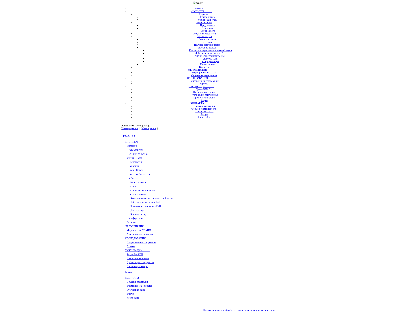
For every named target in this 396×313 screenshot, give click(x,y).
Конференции (207, 64)
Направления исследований (204, 81)
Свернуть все (149, 128)
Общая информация (204, 106)
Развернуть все (130, 128)
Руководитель (207, 17)
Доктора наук (210, 58)
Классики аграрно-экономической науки (210, 50)
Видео (204, 100)
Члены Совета (207, 31)
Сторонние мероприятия (204, 75)
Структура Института (204, 33)
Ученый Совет (204, 22)
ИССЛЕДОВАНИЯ (201, 78)
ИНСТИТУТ (201, 11)
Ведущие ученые (207, 47)
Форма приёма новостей (204, 108)
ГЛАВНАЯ (201, 8)
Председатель (207, 25)
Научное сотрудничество (207, 44)
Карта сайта (204, 117)
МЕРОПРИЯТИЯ (201, 69)
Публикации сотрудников (204, 95)
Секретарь (207, 28)
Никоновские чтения (204, 92)
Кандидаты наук (210, 61)
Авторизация (268, 310)
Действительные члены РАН (210, 53)
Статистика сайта (204, 111)
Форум (204, 114)
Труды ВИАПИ (204, 89)
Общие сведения (207, 39)
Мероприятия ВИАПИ (204, 72)
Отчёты (204, 83)
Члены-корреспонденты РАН (210, 56)
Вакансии (204, 67)
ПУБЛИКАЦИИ (201, 86)
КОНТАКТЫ (201, 103)
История (207, 42)
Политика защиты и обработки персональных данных (231, 310)
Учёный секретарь (207, 19)
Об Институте (204, 36)
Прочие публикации (204, 97)
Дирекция (204, 14)
